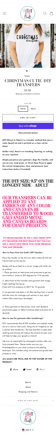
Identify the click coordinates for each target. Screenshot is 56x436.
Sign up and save (28, 401)
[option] (28, 46)
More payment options (28, 132)
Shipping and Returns (28, 391)
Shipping (19, 94)
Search (28, 382)
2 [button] (29, 71)
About (28, 387)
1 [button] (27, 71)
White (23, 108)
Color (27, 103)
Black (33, 108)
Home (27, 75)
